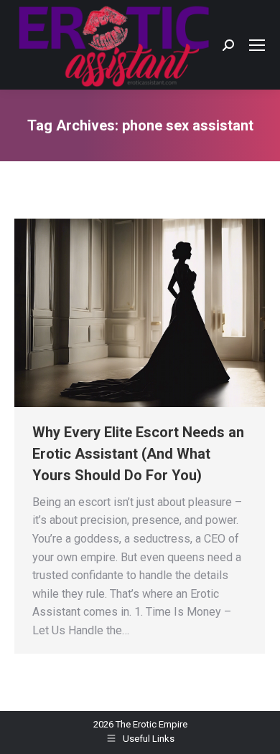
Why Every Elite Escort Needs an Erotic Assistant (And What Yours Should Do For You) (138, 454)
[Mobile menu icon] (257, 45)
